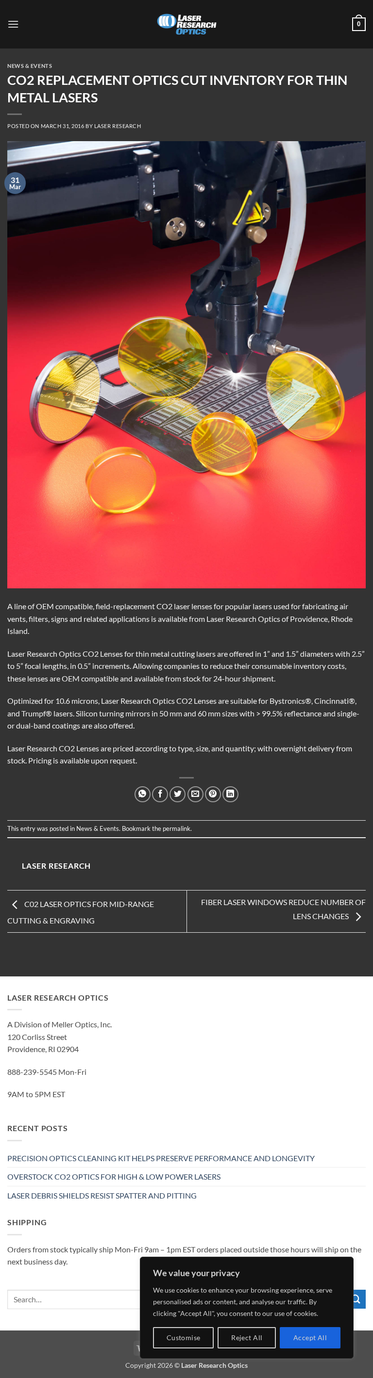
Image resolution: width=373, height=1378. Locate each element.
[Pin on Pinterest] (213, 794)
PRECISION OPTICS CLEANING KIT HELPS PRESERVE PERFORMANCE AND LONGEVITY (161, 1158)
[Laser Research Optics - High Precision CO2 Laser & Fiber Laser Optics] (186, 24)
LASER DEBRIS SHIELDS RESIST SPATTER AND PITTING (102, 1195)
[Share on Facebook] (160, 794)
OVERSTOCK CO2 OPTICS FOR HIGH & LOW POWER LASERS (113, 1176)
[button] (13, 24)
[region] (247, 1308)
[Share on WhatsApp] (143, 794)
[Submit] (356, 1299)
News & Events (29, 66)
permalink (176, 828)
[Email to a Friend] (195, 794)
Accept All (310, 1337)
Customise (184, 1337)
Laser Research (117, 126)
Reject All (246, 1337)
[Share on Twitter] (178, 794)
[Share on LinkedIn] (230, 794)
